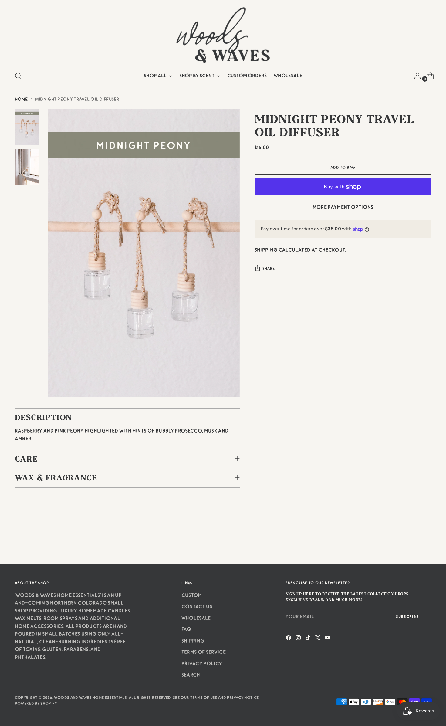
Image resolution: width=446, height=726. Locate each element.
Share (268, 268)
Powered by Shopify (36, 703)
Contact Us (196, 606)
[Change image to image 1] (27, 127)
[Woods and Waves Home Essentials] (223, 35)
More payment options (343, 207)
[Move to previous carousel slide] (412, 543)
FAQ (186, 629)
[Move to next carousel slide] (426, 543)
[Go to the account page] (415, 76)
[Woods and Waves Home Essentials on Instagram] (298, 639)
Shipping (266, 250)
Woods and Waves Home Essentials (90, 697)
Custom (191, 595)
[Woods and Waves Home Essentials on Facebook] (289, 639)
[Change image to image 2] (27, 167)
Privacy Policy (201, 663)
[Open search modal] (18, 76)
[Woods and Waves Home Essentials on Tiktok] (308, 639)
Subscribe (407, 616)
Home (21, 99)
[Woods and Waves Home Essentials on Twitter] (318, 639)
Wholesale (196, 618)
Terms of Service (203, 652)
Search (190, 675)
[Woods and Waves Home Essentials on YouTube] (328, 639)
